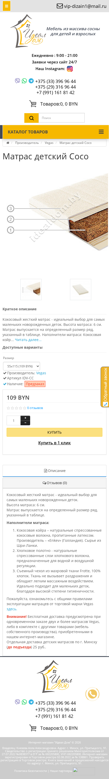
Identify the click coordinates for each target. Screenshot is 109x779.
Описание (57, 470)
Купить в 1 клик (54, 443)
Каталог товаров (28, 132)
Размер (8, 358)
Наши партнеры (61, 771)
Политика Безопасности (30, 771)
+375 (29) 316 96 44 (55, 87)
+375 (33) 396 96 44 (55, 81)
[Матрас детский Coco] (56, 216)
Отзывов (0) (57, 482)
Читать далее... (28, 339)
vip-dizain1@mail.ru (85, 6)
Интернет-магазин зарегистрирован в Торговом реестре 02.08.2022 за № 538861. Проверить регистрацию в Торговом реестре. (54, 757)
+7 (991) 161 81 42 (56, 92)
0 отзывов (35, 407)
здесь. (12, 608)
